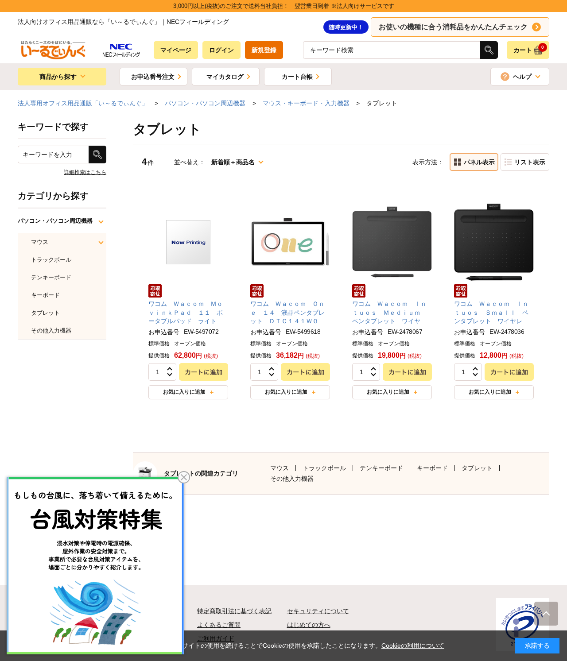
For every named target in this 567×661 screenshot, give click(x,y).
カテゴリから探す (53, 196)
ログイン (221, 50)
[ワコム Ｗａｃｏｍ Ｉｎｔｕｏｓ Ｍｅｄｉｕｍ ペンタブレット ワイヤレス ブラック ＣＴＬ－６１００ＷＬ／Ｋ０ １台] (392, 241)
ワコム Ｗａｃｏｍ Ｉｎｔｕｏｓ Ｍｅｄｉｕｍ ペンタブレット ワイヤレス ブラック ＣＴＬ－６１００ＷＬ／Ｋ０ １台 (389, 321)
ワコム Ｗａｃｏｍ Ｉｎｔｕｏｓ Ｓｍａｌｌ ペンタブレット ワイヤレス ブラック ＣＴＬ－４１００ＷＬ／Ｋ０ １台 (494, 321)
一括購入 (525, 162)
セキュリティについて (318, 611)
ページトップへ (546, 614)
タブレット (477, 468)
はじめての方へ (308, 624)
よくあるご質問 (219, 624)
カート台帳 (297, 76)
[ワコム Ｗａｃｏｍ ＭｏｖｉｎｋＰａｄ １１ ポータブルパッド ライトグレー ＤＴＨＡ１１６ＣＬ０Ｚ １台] (188, 241)
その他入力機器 (292, 478)
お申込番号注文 (153, 76)
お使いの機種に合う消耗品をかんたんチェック (453, 27)
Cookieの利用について (412, 645)
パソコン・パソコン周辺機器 (55, 220)
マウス (279, 468)
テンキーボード (381, 468)
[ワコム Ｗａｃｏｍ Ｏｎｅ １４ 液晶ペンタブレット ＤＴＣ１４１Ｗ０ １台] (290, 241)
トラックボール (324, 468)
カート (528, 49)
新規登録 (264, 50)
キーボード (432, 468)
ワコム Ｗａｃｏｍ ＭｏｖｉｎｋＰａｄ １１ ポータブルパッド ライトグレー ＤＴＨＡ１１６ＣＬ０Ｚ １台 (185, 321)
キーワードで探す (53, 126)
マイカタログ (225, 76)
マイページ (175, 50)
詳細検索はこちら (85, 172)
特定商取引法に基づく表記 (234, 611)
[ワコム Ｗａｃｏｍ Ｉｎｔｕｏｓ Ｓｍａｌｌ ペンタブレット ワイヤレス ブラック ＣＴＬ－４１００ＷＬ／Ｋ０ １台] (494, 241)
